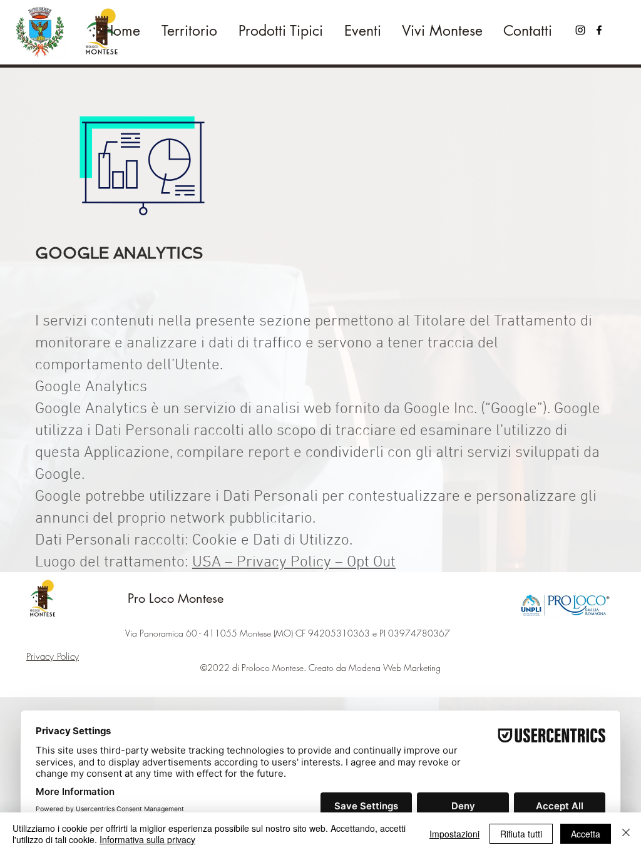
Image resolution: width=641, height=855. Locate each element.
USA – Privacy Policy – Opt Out (294, 562)
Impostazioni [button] (454, 833)
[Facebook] (599, 30)
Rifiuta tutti (521, 833)
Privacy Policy (52, 656)
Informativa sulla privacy (147, 839)
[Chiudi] (625, 833)
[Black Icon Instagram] (580, 30)
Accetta (585, 833)
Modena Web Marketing (395, 667)
